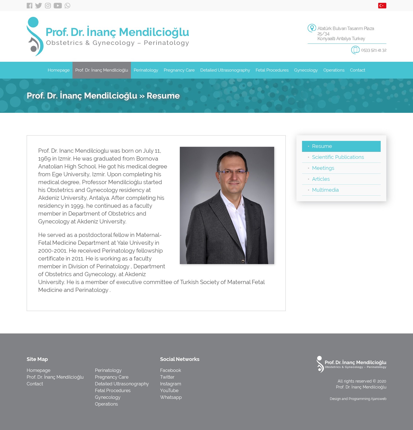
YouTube (58, 5)
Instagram (48, 5)
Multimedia (325, 190)
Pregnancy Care (179, 70)
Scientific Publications (338, 157)
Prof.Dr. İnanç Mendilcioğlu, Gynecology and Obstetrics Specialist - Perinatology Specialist (108, 36)
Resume (322, 146)
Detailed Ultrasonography (225, 70)
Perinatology (146, 70)
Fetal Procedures (272, 70)
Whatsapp (67, 5)
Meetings (323, 168)
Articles (321, 179)
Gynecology (306, 70)
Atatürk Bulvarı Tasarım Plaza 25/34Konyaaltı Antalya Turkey (345, 33)
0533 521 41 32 (373, 49)
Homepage (59, 70)
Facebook (29, 5)
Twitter (38, 5)
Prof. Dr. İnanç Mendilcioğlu (101, 70)
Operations (333, 70)
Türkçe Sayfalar (382, 5)
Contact (357, 70)
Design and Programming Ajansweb (358, 399)
